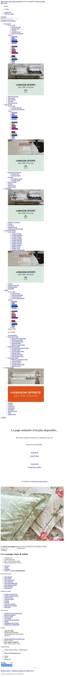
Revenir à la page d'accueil (39, 481)
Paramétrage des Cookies (11, 623)
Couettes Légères (16, 234)
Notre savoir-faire (9, 580)
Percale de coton (16, 27)
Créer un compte (9, 14)
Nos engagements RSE (10, 583)
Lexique (6, 601)
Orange (14, 51)
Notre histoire (8, 577)
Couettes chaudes (16, 237)
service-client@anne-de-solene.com (14, 639)
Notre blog (7, 607)
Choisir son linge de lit (10, 594)
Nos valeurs (7, 578)
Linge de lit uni (16, 32)
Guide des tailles (9, 599)
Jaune (13, 48)
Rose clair (14, 37)
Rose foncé (15, 53)
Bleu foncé (15, 41)
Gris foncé (14, 46)
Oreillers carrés (16, 248)
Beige (13, 38)
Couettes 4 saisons (17, 238)
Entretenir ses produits (10, 605)
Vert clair (14, 58)
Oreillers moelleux (17, 243)
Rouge (13, 56)
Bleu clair (14, 40)
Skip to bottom (17, 1)
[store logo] (39, 1)
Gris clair (14, 43)
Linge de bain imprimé (18, 109)
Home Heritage (8, 586)
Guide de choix (8, 597)
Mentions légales (5, 671)
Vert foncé (14, 59)
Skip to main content (6, 1)
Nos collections (8, 581)
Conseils (6, 602)
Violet (13, 61)
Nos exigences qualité (10, 585)
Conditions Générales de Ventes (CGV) (22, 671)
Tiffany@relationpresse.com (12, 653)
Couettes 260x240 (17, 242)
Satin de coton (16, 28)
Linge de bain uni (16, 108)
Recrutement (8, 588)
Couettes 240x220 (17, 240)
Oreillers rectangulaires (18, 250)
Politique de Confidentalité (11, 624)
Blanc (13, 62)
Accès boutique (12, 335)
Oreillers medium (16, 245)
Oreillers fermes (16, 246)
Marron (14, 49)
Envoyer (3, 17)
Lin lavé (14, 30)
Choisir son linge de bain (11, 596)
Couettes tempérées (17, 235)
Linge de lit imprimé (17, 33)
